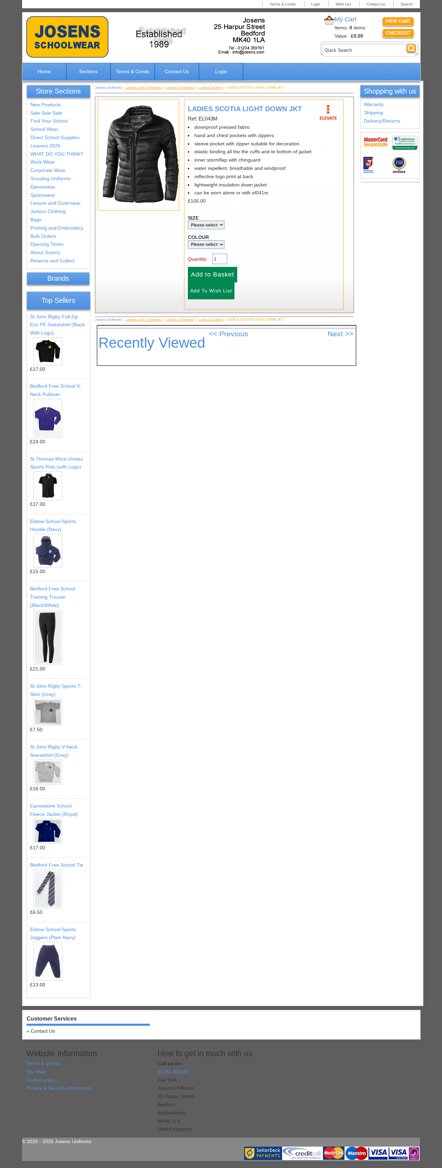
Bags (35, 219)
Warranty (374, 104)
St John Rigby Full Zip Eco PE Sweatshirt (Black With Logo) (57, 325)
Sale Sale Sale (46, 113)
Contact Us (375, 4)
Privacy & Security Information (59, 1088)
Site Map (36, 1071)
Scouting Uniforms (50, 178)
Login (315, 4)
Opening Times (47, 244)
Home (44, 71)
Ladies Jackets (210, 87)
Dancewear (42, 187)
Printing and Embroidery (56, 228)
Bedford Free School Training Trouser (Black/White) (52, 597)
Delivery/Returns (382, 121)
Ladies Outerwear (180, 87)
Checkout (398, 33)
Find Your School (49, 121)
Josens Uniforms (108, 87)
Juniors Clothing (48, 211)
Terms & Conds (283, 4)
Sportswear (42, 195)
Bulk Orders (43, 236)
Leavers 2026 (45, 145)
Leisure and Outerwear (55, 203)
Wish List (343, 4)
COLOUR (198, 237)
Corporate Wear (48, 170)
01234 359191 (173, 1071)
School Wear (44, 129)
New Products (45, 104)
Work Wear (42, 162)
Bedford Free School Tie (56, 865)
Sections (88, 71)
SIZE (193, 218)
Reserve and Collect (52, 260)
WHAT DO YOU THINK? (56, 154)
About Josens (45, 252)
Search (407, 4)
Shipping (373, 112)
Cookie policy (40, 1080)
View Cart (398, 21)
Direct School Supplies (54, 137)
